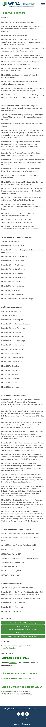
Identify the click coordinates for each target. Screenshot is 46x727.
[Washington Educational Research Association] (18, 8)
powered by (17, 724)
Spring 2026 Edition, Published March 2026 (18, 678)
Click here (12, 663)
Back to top (22, 719)
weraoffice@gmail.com (9, 648)
